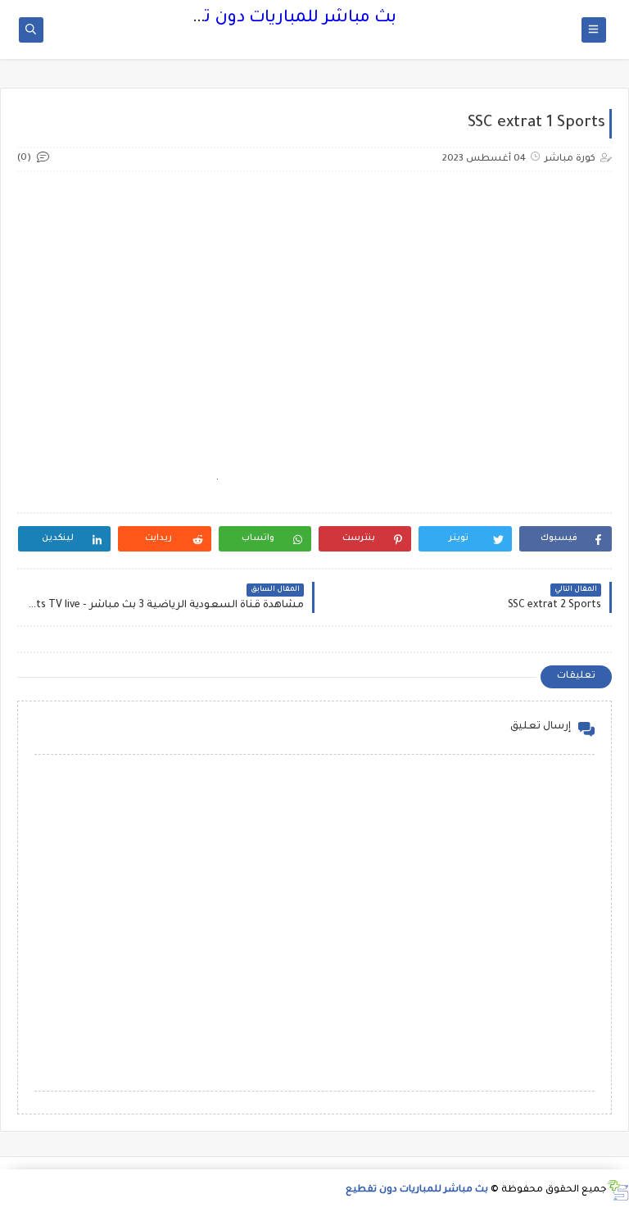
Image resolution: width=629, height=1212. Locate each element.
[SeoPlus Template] (618, 1190)
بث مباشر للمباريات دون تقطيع (278, 19)
